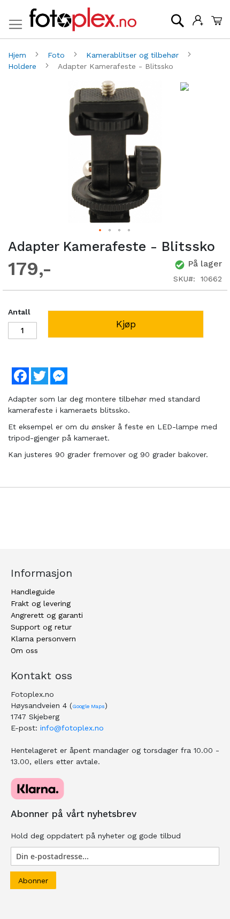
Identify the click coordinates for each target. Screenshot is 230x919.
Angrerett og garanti (47, 615)
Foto (57, 55)
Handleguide (33, 591)
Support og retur (41, 627)
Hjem (18, 55)
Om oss (24, 650)
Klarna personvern (43, 638)
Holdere (23, 66)
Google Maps (88, 706)
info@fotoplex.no (72, 728)
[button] (100, 231)
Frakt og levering (41, 603)
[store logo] (82, 19)
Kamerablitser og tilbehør (133, 55)
